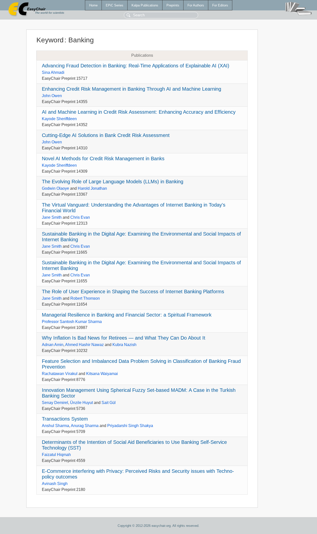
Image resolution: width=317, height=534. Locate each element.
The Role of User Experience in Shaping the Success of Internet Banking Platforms (133, 291)
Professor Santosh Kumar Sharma (72, 322)
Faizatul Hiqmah (56, 455)
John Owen (52, 96)
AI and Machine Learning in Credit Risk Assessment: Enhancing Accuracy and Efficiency (139, 112)
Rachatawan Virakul (60, 374)
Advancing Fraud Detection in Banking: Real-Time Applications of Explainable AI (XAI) (135, 65)
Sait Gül (109, 402)
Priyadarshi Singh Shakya (130, 426)
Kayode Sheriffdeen (59, 119)
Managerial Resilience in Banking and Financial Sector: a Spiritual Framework (126, 315)
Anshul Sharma (55, 426)
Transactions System (65, 419)
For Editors (220, 5)
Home (93, 5)
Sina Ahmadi (53, 72)
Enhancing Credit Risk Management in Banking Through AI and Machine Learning (131, 89)
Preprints (172, 5)
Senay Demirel (55, 402)
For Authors (195, 5)
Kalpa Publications (145, 5)
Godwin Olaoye (55, 188)
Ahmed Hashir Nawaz (84, 345)
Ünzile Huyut (81, 402)
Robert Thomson (85, 298)
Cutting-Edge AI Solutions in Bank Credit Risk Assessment (106, 135)
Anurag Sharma (85, 426)
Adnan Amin (52, 345)
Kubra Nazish (124, 345)
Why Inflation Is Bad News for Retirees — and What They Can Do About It (123, 338)
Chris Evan (80, 217)
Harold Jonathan (92, 188)
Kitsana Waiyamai (102, 374)
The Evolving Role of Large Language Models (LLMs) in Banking (112, 181)
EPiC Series (114, 5)
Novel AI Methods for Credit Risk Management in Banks (103, 158)
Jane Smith (52, 217)
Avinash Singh (55, 483)
